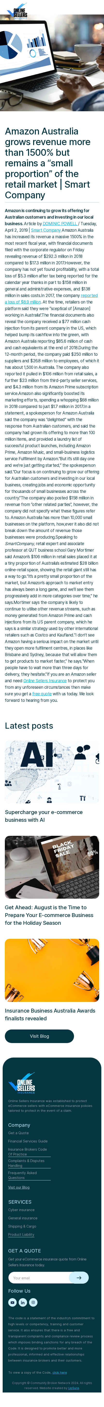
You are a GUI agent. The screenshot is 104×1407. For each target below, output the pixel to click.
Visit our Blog (19, 1187)
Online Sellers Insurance (45, 680)
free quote (42, 693)
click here (59, 1372)
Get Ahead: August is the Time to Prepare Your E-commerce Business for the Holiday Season (49, 915)
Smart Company (46, 230)
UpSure (73, 1388)
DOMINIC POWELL (60, 223)
